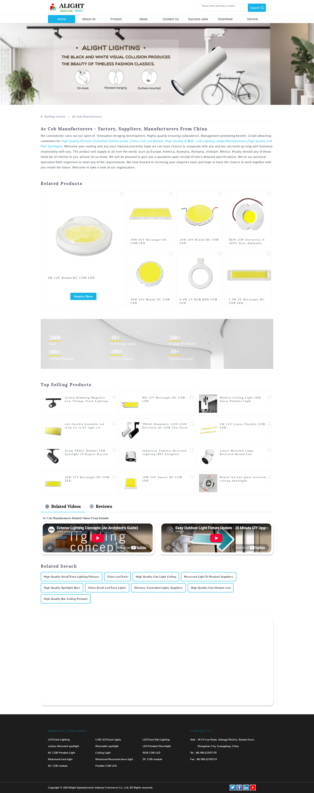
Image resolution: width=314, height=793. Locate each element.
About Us (89, 19)
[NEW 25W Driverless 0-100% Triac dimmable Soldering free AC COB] (248, 214)
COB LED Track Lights (108, 739)
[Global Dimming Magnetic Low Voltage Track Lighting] (53, 403)
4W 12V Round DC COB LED (71, 277)
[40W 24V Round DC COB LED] (150, 273)
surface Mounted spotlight (63, 746)
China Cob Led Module (147, 141)
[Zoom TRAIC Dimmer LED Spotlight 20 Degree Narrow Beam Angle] (53, 456)
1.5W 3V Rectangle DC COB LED (246, 301)
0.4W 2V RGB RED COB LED (198, 301)
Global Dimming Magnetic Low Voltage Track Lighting (86, 399)
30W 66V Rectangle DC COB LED (149, 241)
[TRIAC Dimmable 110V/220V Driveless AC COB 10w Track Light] (131, 430)
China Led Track (117, 577)
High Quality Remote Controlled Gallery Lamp (95, 141)
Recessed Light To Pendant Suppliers (208, 577)
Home (61, 19)
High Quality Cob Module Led (210, 588)
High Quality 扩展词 (180, 141)
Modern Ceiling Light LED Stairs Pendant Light (240, 399)
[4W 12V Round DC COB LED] (83, 232)
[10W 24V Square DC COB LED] (131, 483)
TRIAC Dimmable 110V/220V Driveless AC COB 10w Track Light (165, 427)
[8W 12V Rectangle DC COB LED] (131, 403)
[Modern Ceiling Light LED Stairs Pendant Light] (208, 403)
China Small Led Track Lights (107, 588)
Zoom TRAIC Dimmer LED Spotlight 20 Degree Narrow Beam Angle (86, 454)
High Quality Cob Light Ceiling (156, 577)
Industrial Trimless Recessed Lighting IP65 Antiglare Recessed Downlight (164, 454)
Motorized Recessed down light (114, 759)
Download (225, 19)
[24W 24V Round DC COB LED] (199, 214)
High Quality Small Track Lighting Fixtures (71, 577)
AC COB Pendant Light (61, 752)
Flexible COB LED (106, 766)
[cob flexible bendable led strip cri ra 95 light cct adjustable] (53, 430)
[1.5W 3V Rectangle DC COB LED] (248, 273)
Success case (198, 19)
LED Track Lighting (59, 739)
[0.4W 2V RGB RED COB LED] (199, 273)
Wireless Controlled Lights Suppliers (158, 588)
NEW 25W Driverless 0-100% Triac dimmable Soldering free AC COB (247, 243)
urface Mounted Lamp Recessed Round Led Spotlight (236, 454)
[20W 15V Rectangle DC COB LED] (53, 483)
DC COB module (152, 759)
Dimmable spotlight (107, 746)
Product (116, 19)
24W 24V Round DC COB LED (199, 241)
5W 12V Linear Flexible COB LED (242, 426)
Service (252, 19)
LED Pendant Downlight (157, 746)
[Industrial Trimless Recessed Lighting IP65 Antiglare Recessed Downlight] (131, 456)
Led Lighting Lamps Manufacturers (221, 141)
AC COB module (58, 766)
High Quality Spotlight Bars (62, 588)
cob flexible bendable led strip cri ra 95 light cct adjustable (85, 427)
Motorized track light (60, 759)
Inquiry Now (83, 296)
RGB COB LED (151, 752)
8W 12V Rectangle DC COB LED (163, 399)
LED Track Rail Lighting (156, 739)
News (143, 19)
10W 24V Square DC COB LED (162, 479)
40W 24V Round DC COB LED (150, 301)
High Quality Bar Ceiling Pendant (66, 599)
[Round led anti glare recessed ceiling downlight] (208, 483)
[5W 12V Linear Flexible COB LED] (208, 430)
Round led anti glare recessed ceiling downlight (243, 479)
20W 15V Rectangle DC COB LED (87, 479)
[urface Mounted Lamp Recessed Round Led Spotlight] (208, 456)
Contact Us (171, 19)
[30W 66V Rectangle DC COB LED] (150, 214)
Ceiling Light (102, 752)
